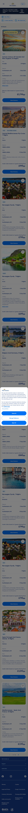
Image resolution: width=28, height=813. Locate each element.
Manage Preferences (14, 418)
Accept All (14, 413)
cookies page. (6, 406)
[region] (14, 406)
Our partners (5, 408)
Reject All (14, 422)
